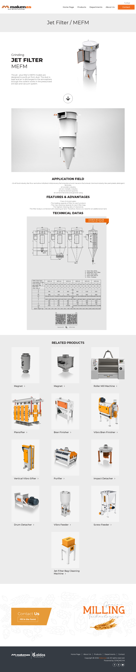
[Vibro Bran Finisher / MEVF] (108, 411)
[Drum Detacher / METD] (28, 504)
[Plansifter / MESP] (28, 411)
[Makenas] (16, 7)
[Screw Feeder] (108, 504)
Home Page (68, 7)
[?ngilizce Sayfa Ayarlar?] (114, 665)
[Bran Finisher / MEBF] (68, 411)
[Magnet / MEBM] (28, 365)
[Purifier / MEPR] (68, 458)
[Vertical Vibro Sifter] (28, 458)
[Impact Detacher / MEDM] (108, 458)
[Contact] (104, 616)
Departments (96, 7)
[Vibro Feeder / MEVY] (68, 504)
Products (81, 7)
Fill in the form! (28, 619)
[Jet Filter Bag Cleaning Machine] (68, 550)
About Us (110, 7)
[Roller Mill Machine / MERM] (108, 365)
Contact (126, 7)
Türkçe (127, 3)
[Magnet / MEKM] (68, 365)
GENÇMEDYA (119, 661)
